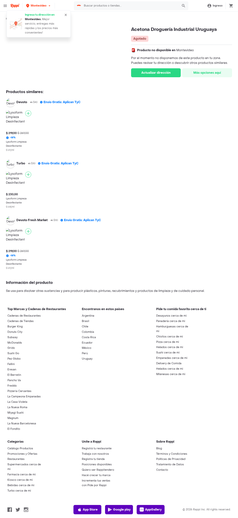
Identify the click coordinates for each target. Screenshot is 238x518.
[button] (38, 6)
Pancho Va (14, 380)
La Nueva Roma (17, 407)
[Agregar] (28, 113)
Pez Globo (14, 359)
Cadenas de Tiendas (20, 321)
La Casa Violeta (17, 402)
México (86, 348)
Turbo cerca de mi (19, 491)
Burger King (15, 326)
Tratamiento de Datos (170, 464)
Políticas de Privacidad (170, 459)
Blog (159, 448)
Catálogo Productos (20, 448)
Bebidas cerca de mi (20, 485)
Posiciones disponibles (97, 464)
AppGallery (153, 509)
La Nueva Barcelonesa (21, 423)
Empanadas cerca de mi (171, 358)
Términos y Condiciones (171, 454)
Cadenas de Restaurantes (24, 316)
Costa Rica (89, 337)
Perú (85, 353)
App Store (90, 509)
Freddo (12, 386)
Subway (12, 337)
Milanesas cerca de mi (170, 374)
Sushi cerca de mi (168, 352)
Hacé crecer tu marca (96, 475)
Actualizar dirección (156, 73)
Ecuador (87, 343)
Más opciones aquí (207, 73)
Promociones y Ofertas (22, 454)
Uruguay (87, 359)
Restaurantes (16, 459)
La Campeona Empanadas (24, 396)
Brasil (85, 321)
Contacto (162, 470)
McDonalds (14, 343)
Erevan (11, 369)
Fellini (11, 364)
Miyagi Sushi (15, 413)
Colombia (88, 332)
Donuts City (14, 332)
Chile (85, 326)
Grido (11, 348)
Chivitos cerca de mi (169, 336)
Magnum (12, 418)
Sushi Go (13, 353)
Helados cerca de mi (169, 347)
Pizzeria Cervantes (19, 391)
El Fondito (13, 429)
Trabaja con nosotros (95, 454)
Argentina (88, 316)
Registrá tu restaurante (97, 448)
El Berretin (14, 375)
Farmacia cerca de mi (21, 474)
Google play (122, 509)
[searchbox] (130, 5)
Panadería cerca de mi (170, 321)
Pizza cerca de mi (167, 342)
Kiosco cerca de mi (20, 480)
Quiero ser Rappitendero (98, 470)
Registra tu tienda (93, 459)
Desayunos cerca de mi (171, 316)
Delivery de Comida (168, 363)
